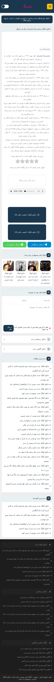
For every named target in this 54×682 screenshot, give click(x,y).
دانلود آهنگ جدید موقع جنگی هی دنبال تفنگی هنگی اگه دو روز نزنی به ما (26, 468)
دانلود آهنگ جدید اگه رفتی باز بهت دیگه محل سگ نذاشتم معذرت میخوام (28, 409)
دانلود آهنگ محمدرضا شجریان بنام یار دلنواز (33, 29)
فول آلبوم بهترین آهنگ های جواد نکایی (37, 665)
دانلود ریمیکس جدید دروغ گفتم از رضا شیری (35, 597)
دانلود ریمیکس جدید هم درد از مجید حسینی (35, 602)
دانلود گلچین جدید (39, 349)
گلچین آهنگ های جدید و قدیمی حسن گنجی (35, 661)
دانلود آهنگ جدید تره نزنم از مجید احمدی (34, 389)
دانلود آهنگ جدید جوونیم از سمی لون (35, 393)
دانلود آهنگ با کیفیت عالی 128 (25, 232)
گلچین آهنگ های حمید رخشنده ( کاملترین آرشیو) (33, 657)
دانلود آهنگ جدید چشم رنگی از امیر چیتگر (33, 448)
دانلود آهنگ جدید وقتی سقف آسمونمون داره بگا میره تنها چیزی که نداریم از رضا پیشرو (28, 477)
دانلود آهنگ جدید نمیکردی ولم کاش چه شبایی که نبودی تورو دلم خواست (27, 377)
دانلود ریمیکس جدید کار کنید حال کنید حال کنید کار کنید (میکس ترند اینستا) (27, 633)
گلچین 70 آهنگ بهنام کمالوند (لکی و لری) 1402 (34, 669)
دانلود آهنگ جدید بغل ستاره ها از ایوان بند (33, 452)
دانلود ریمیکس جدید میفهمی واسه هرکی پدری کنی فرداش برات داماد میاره (26, 608)
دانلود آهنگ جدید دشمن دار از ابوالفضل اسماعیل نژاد (29, 384)
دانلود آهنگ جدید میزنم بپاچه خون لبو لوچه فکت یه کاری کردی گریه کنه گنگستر (28, 368)
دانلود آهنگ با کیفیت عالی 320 (25, 215)
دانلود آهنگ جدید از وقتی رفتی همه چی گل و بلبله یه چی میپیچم (28, 459)
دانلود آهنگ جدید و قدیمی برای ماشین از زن (35, 648)
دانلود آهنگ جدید (45, 49)
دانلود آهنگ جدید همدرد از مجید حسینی (34, 416)
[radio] (36, 162)
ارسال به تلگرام (38, 245)
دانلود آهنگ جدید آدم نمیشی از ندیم (36, 443)
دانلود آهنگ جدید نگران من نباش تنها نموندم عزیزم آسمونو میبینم (27, 486)
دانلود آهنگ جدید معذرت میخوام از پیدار (34, 421)
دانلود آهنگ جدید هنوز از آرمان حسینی (35, 434)
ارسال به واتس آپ (13, 245)
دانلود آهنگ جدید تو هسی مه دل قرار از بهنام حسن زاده (28, 439)
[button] (50, 6)
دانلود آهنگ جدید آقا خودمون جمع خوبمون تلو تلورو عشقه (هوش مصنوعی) (28, 400)
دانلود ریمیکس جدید (38, 339)
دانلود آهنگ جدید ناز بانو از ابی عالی (36, 425)
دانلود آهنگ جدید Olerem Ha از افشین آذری (33, 429)
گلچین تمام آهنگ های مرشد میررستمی (37, 653)
